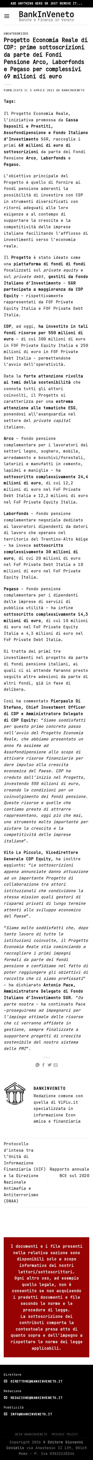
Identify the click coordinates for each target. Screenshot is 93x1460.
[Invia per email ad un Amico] (56, 1065)
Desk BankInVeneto (31, 1434)
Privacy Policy (65, 1434)
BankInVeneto (73, 90)
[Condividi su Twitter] (50, 1065)
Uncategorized (16, 33)
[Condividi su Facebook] (43, 1065)
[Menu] (7, 16)
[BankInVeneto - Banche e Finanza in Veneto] (46, 16)
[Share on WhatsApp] (37, 1065)
